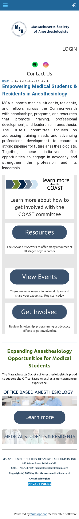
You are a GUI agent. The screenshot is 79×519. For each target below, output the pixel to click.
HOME (5, 81)
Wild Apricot (38, 514)
